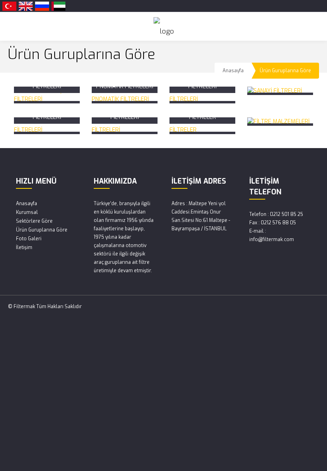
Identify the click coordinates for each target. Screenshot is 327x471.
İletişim (24, 247)
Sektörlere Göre (34, 221)
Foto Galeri (28, 239)
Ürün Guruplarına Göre (41, 230)
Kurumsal (27, 212)
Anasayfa (233, 70)
